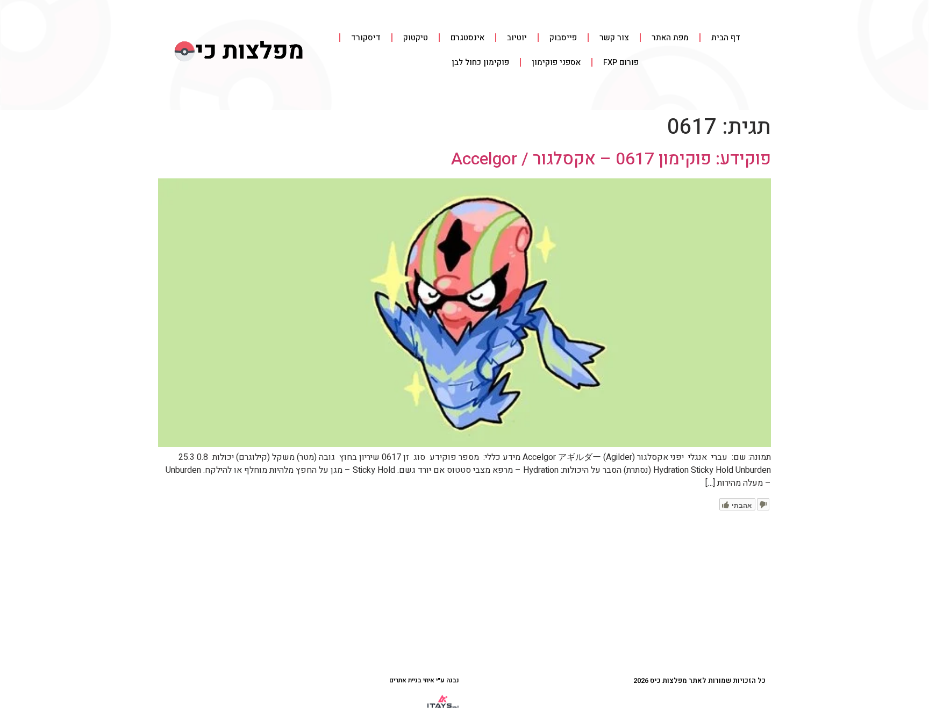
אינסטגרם (467, 38)
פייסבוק (563, 38)
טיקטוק (415, 38)
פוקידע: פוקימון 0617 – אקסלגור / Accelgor (611, 158)
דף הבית (725, 38)
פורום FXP (621, 62)
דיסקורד (366, 38)
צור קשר (614, 38)
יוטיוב (517, 38)
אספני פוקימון (556, 62)
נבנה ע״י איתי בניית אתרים (424, 680)
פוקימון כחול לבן (480, 62)
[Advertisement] (464, 591)
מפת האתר (670, 38)
